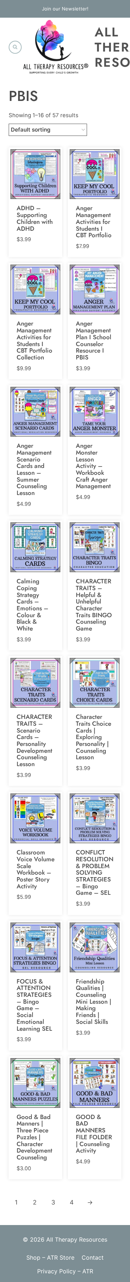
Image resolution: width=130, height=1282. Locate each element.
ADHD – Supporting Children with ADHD (35, 218)
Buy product (33, 238)
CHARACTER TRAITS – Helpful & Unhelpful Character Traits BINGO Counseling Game (94, 605)
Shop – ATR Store (50, 1257)
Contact (93, 1257)
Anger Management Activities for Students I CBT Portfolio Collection (34, 340)
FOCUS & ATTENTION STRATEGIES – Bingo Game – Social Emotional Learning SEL (34, 1005)
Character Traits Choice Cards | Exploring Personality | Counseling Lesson (93, 736)
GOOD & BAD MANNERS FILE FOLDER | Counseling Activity (94, 1134)
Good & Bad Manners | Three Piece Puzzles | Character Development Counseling (34, 1137)
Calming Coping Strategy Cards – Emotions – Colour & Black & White (32, 605)
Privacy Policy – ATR (65, 1271)
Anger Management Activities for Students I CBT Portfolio (94, 221)
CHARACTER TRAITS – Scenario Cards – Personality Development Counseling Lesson (34, 740)
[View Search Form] (15, 47)
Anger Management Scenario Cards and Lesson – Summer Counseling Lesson (34, 469)
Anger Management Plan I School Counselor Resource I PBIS (93, 340)
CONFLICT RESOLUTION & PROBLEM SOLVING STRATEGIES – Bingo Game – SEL (94, 872)
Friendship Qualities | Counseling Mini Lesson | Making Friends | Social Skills (93, 1001)
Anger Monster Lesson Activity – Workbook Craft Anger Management (93, 465)
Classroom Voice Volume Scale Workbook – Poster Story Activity (36, 869)
